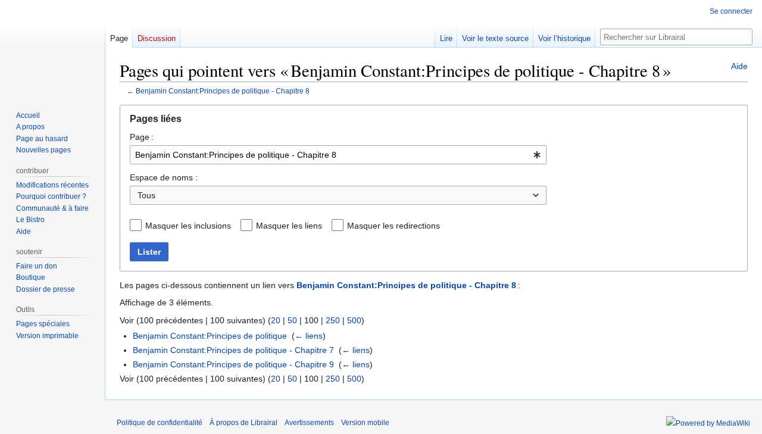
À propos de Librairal (243, 423)
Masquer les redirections (393, 225)
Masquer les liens (289, 225)
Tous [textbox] (146, 195)
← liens (309, 336)
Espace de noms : (164, 177)
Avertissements (309, 423)
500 (354, 320)
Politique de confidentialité (159, 423)
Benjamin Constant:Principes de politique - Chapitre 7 (233, 350)
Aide (739, 66)
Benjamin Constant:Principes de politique (210, 336)
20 (275, 320)
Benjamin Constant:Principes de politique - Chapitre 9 (233, 364)
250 (333, 320)
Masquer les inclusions (188, 225)
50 (292, 320)
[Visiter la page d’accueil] (52, 47)
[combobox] (338, 154)
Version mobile (365, 423)
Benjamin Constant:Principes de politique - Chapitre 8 (223, 91)
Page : (142, 137)
